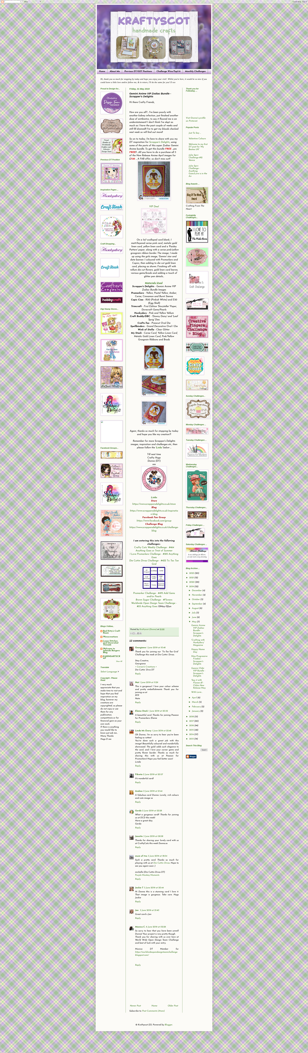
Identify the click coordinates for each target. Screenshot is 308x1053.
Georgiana (140, 648)
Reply (138, 674)
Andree (139, 791)
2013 (191, 739)
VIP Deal (154, 206)
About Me (115, 71)
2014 (191, 734)
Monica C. (140, 927)
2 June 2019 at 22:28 (152, 811)
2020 (192, 582)
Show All (119, 661)
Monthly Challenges (195, 71)
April (194, 698)
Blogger (168, 1025)
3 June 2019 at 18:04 (157, 856)
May (194, 622)
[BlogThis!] (133, 633)
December (197, 591)
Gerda (138, 811)
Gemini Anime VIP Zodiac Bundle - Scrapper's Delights (198, 630)
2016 (191, 726)
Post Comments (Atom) (153, 1011)
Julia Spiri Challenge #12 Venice (195, 157)
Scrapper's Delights (159, 142)
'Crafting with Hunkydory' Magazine (198, 642)
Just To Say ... (195, 133)
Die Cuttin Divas (161, 863)
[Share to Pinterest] (140, 633)
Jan (137, 910)
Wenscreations (110, 637)
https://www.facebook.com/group (154, 521)
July (194, 613)
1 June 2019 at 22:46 (161, 731)
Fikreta (138, 774)
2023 (192, 573)
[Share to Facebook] (138, 633)
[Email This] (131, 633)
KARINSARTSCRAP (111, 657)
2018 (191, 717)
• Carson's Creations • (146, 667)
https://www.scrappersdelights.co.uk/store (154, 504)
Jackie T (139, 888)
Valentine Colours (197, 139)
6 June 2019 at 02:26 (156, 927)
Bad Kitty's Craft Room (111, 632)
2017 (191, 721)
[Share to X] (136, 633)
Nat (137, 682)
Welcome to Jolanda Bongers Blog (111, 651)
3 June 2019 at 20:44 (154, 888)
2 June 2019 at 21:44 (152, 791)
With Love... (196, 692)
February (196, 707)
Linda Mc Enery (143, 731)
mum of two (141, 856)
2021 (191, 578)
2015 (191, 730)
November (197, 595)
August (195, 608)
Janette (139, 836)
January (196, 711)
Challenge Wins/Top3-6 (168, 71)
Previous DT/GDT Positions (138, 71)
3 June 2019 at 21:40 (149, 910)
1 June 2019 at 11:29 (149, 682)
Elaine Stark (141, 711)
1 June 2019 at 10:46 (156, 648)
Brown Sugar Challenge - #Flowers (154, 600)
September (197, 604)
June (194, 617)
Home (102, 71)
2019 (191, 587)
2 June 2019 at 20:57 (153, 774)
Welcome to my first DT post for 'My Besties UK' (198, 147)
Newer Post (135, 1006)
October (196, 599)
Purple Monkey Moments (147, 875)
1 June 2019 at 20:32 (158, 711)
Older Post (173, 1006)
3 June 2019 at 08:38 (153, 836)
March (195, 702)
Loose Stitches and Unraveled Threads (110, 643)
